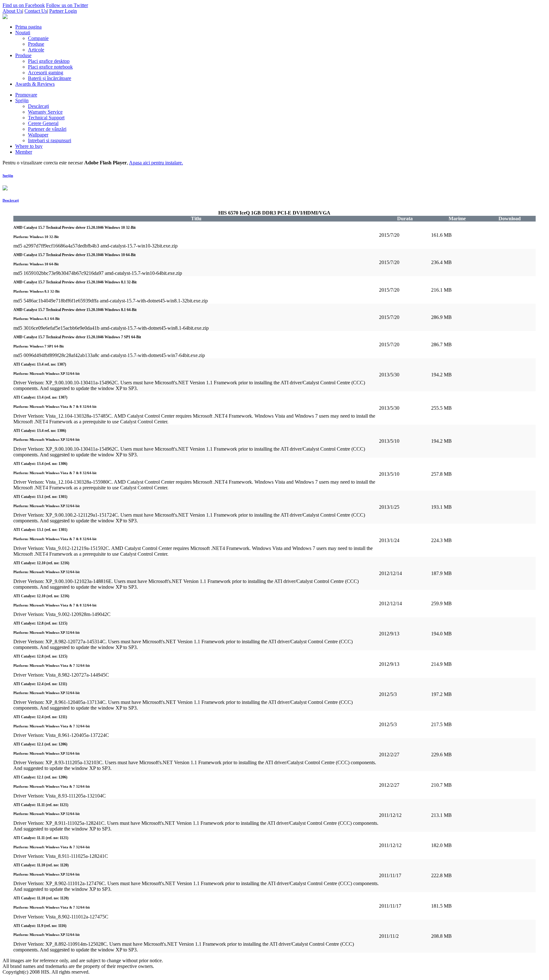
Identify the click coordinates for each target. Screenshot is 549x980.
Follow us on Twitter (67, 5)
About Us (12, 11)
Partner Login (63, 11)
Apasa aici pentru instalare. (156, 162)
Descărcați (11, 200)
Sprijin (8, 175)
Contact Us (35, 11)
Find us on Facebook (24, 5)
